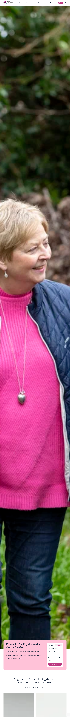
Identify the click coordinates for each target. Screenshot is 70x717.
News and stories (45, 2)
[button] (21, 3)
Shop (51, 2)
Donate (60, 2)
